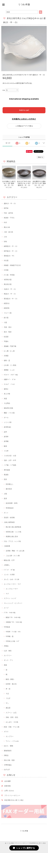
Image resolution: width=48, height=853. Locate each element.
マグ (7, 594)
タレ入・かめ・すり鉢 (11, 579)
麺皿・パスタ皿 (9, 413)
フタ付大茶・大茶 (10, 456)
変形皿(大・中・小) (10, 299)
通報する (40, 157)
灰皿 (5, 398)
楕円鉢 (6, 208)
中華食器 (7, 627)
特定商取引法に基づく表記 (14, 800)
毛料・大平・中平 (10, 460)
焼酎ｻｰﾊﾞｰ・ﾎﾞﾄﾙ (9, 379)
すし (7, 703)
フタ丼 (6, 451)
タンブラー (9, 736)
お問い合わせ (9, 791)
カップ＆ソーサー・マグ (12, 584)
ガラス (6, 731)
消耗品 (6, 755)
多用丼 (6, 437)
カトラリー (8, 655)
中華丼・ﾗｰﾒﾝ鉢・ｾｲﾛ (13, 632)
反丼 (5, 432)
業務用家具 (8, 751)
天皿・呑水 (8, 327)
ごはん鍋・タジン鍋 (13, 555)
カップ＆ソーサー (12, 589)
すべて (8, 143)
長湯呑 (6, 475)
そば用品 (7, 403)
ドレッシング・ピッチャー (13, 603)
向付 (5, 222)
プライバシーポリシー (12, 795)
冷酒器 (6, 356)
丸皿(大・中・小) (10, 289)
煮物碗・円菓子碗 (10, 346)
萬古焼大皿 (8, 284)
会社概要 (7, 781)
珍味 (5, 241)
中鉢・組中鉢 (8, 213)
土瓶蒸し (7, 565)
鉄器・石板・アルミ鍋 (11, 727)
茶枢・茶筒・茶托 (12, 717)
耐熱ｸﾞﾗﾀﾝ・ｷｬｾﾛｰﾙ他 (13, 617)
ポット (6, 513)
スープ (6, 608)
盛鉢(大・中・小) (10, 203)
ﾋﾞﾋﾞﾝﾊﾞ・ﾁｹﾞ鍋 (9, 570)
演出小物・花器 (9, 760)
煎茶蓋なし (9, 484)
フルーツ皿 (8, 313)
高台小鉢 (7, 227)
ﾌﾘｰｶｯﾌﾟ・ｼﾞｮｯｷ (9, 384)
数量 (4, 90)
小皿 (5, 322)
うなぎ (8, 698)
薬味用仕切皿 (8, 408)
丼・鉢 (8, 689)
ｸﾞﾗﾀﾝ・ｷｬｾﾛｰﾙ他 (9, 613)
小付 (5, 237)
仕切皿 (6, 270)
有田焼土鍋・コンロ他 (13, 532)
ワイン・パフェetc (12, 741)
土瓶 (5, 494)
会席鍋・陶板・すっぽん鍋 (15, 551)
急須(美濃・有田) (12, 503)
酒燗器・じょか (9, 370)
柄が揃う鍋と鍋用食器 (13, 527)
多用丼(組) (7, 427)
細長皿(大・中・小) (10, 246)
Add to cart (24, 110)
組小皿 (6, 318)
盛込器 (8, 708)
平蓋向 (6, 341)
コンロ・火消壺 (9, 574)
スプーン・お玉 (11, 713)
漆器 (5, 665)
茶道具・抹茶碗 (9, 517)
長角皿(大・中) (9, 256)
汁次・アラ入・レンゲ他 (12, 541)
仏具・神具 (8, 651)
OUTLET (7, 770)
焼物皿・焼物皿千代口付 (12, 265)
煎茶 (5, 479)
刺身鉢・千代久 (9, 218)
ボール (6, 417)
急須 (5, 498)
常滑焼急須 (9, 508)
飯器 (5, 446)
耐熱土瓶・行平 (9, 560)
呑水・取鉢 (8, 332)
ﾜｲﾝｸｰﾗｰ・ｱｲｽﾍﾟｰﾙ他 (11, 375)
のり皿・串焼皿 (9, 275)
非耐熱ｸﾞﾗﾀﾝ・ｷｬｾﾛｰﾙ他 (14, 622)
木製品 (6, 646)
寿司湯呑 (7, 470)
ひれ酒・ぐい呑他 (10, 365)
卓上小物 (7, 394)
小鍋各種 (7, 546)
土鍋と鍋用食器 (9, 522)
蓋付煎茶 (9, 489)
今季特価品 (8, 765)
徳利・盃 (7, 360)
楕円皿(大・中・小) (10, 251)
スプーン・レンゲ (10, 598)
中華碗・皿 (9, 636)
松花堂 (6, 337)
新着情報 (7, 786)
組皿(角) (6, 308)
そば (7, 693)
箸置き (6, 389)
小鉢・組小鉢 (8, 232)
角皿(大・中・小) (10, 294)
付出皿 (6, 260)
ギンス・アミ (8, 660)
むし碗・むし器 (9, 351)
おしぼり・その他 (12, 722)
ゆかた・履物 (8, 746)
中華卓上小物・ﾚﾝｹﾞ (13, 641)
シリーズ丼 (8, 422)
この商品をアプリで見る (24, 126)
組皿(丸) (6, 303)
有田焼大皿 (8, 279)
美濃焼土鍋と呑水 (12, 536)
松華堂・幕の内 (11, 684)
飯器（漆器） (10, 679)
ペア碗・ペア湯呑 (10, 465)
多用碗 (6, 441)
